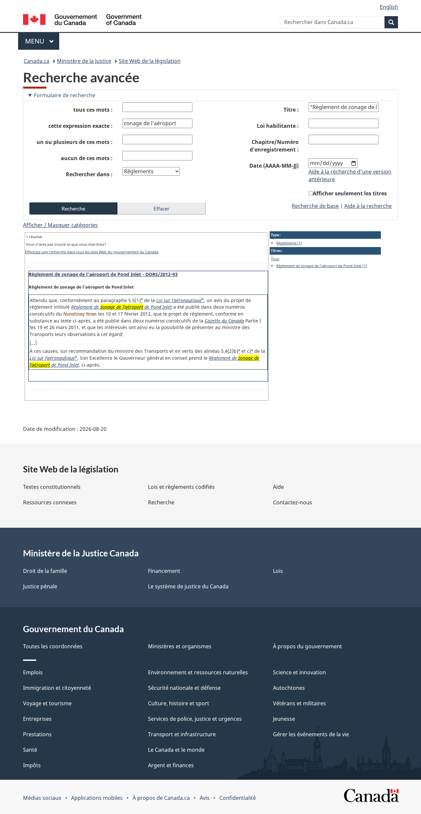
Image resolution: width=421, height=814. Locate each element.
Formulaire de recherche (64, 95)
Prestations (37, 734)
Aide (278, 487)
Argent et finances (171, 765)
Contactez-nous (292, 502)
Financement (164, 571)
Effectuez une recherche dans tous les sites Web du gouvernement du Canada (91, 251)
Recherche (161, 502)
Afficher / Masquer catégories (60, 225)
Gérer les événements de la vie (311, 734)
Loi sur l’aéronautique (179, 300)
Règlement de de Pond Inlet (121, 307)
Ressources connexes (50, 502)
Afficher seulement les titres (350, 193)
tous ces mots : (92, 109)
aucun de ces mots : (86, 158)
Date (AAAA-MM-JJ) (274, 165)
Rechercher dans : (89, 174)
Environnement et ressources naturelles (198, 672)
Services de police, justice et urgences (195, 718)
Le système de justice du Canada (188, 586)
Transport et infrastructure (182, 734)
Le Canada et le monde (176, 749)
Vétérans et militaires (299, 703)
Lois (278, 571)
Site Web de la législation (150, 61)
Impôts (32, 765)
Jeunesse (284, 718)
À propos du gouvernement (307, 646)
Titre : (291, 109)
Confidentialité (237, 797)
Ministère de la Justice (84, 61)
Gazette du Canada (224, 321)
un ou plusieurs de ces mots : (74, 142)
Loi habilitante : (278, 125)
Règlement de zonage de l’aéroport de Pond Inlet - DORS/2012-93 (103, 274)
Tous (275, 258)
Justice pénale (40, 586)
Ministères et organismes (179, 646)
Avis (205, 797)
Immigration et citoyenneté (57, 687)
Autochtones (289, 687)
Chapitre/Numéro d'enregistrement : (274, 145)
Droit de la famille (45, 571)
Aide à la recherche (368, 206)
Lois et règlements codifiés (181, 487)
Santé (30, 749)
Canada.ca (36, 61)
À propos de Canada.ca (161, 797)
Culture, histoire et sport (178, 703)
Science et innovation (299, 672)
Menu (42, 41)
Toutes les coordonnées (53, 646)
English (389, 7)
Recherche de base (315, 206)
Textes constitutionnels (52, 487)
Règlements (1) (289, 242)
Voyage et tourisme (47, 703)
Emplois (33, 672)
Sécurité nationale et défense (184, 687)
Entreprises (37, 718)
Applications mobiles (97, 797)
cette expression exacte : (80, 125)
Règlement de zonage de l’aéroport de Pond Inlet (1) (321, 265)
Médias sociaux (42, 797)
